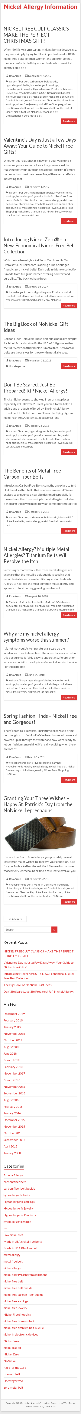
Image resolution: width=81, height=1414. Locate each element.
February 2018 (13, 1066)
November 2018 (14, 1033)
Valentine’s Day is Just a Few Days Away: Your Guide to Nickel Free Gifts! (40, 146)
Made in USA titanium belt (46, 92)
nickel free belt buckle (30, 296)
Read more (69, 121)
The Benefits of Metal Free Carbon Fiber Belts (32, 474)
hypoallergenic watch (17, 1221)
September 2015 (14, 1139)
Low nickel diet (52, 435)
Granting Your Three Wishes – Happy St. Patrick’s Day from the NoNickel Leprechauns (38, 804)
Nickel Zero (53, 211)
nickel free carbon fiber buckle (42, 100)
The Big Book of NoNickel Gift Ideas (28, 985)
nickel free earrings (26, 207)
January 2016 (12, 1113)
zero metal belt (33, 115)
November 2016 (14, 1086)
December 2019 (14, 1013)
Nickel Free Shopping (51, 104)
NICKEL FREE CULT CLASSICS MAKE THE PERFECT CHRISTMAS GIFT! (36, 35)
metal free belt (23, 96)
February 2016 (13, 1106)
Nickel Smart (28, 299)
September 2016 (14, 1093)
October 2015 (13, 1133)
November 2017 (14, 1073)
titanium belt (50, 111)
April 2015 (10, 1146)
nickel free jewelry (26, 104)
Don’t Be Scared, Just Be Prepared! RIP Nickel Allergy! (35, 388)
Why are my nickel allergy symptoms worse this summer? (36, 637)
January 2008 (12, 1153)
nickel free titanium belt (32, 211)
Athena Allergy (18, 680)
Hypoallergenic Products (47, 89)
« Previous (15, 919)
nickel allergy (40, 96)
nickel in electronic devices (21, 1334)
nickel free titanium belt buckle (45, 108)
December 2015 (14, 1120)
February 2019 (13, 1020)
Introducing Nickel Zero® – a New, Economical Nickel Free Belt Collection (39, 245)
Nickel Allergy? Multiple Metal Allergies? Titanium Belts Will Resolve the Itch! (36, 555)
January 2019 (12, 1027)
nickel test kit (22, 111)
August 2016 (12, 1100)
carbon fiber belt (18, 81)
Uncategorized (14, 115)
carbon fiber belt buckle (43, 81)
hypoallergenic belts (17, 85)
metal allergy (52, 200)
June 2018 (10, 1053)
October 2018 (13, 1040)
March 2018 (12, 1060)
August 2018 (12, 1047)
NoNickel (36, 111)
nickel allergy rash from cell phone (25, 1274)
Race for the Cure (15, 1367)
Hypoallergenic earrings (44, 85)
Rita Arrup (15, 75)
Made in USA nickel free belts (26, 602)
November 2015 (14, 1126)
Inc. (6, 1228)
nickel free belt (57, 96)
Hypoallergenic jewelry (19, 89)
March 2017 (12, 1080)
